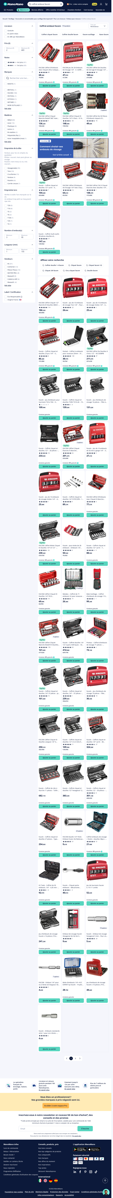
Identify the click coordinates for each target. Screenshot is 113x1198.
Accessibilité (69, 1195)
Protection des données (59, 1192)
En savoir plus (76, 1136)
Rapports (59, 1195)
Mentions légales (42, 1192)
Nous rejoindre (9, 1168)
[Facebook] (80, 1172)
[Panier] (106, 4)
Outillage (11, 19)
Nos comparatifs (44, 1155)
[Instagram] (90, 1172)
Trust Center (74, 1192)
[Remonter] (105, 1180)
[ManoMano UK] (45, 1180)
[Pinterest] (85, 1172)
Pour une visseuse (59, 19)
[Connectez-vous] (101, 4)
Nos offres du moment (46, 1161)
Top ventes (42, 1168)
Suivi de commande (11, 1148)
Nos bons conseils (45, 1148)
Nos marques (43, 1158)
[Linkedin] (75, 1172)
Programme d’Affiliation (12, 1171)
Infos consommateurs (46, 1195)
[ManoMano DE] (50, 1180)
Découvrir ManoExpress (47, 1171)
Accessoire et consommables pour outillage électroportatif (34, 19)
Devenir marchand (10, 1165)
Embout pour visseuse (74, 19)
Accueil (5, 19)
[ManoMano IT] (40, 1180)
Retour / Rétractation (11, 1151)
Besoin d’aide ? (9, 1155)
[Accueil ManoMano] (14, 4)
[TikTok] (96, 1172)
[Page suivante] (80, 1058)
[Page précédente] (66, 1058)
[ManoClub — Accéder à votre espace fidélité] (94, 4)
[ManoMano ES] (56, 1180)
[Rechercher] (29, 4)
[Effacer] (61, 4)
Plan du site (29, 1192)
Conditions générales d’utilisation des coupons (21, 1175)
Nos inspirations (44, 1165)
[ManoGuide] (106, 1192)
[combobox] (98, 26)
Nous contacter (9, 1158)
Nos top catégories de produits (49, 1151)
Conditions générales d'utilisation (94, 1192)
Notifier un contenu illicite (13, 1161)
